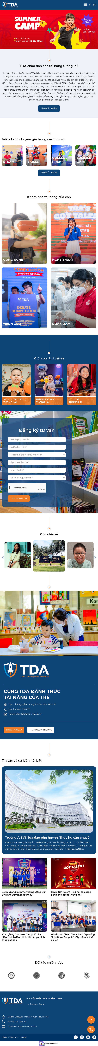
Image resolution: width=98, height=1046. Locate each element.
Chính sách (14, 1037)
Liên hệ (4, 1037)
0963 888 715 (23, 709)
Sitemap (23, 1037)
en (94, 5)
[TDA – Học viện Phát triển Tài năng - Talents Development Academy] (10, 4)
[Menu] (85, 4)
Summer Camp (37, 1004)
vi (90, 5)
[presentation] (3, 384)
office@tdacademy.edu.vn (28, 714)
